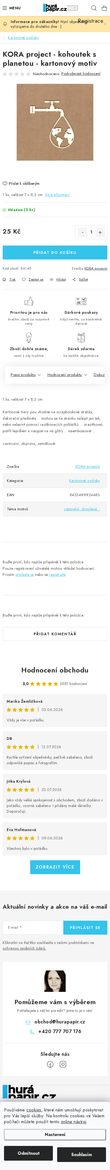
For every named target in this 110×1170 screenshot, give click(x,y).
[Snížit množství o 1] (82, 232)
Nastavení (55, 1134)
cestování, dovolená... (82, 509)
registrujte (57, 574)
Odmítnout (29, 1153)
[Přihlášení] (72, 8)
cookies (33, 1110)
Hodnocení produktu (65, 374)
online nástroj (74, 1122)
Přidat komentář (55, 634)
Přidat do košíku (55, 252)
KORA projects (96, 268)
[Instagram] (63, 1064)
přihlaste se (24, 574)
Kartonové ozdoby (84, 480)
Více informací (57, 194)
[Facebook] (50, 1064)
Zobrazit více (55, 867)
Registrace (83, 8)
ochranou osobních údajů (24, 948)
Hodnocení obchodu (55, 670)
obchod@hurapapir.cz (59, 1021)
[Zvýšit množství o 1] (100, 232)
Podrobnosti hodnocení (81, 73)
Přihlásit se (85, 927)
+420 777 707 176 (59, 1031)
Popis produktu (23, 374)
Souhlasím (81, 1155)
